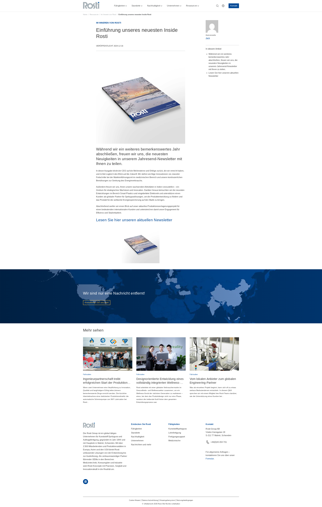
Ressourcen (94, 14)
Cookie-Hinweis (134, 500)
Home (85, 14)
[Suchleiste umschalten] (217, 6)
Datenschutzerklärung (150, 500)
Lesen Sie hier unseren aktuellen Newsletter (134, 220)
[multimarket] (223, 6)
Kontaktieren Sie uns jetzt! (97, 302)
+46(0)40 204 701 (219, 442)
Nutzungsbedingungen (185, 500)
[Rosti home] (91, 6)
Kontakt (233, 6)
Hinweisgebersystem (167, 500)
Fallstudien (87, 374)
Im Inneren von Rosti (108, 14)
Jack (208, 38)
